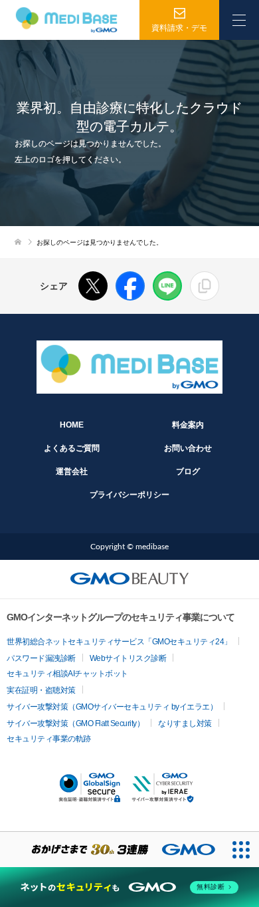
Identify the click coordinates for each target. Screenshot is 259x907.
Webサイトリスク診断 (128, 658)
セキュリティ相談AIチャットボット (67, 673)
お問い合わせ (188, 448)
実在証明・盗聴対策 (41, 690)
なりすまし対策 (185, 723)
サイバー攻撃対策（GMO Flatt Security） (75, 723)
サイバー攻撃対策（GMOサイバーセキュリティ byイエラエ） (112, 707)
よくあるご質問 (72, 448)
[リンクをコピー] (204, 286)
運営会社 (72, 471)
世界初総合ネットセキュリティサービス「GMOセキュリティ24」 (119, 641)
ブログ (188, 471)
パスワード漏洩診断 (41, 658)
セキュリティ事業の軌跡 (49, 738)
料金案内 (188, 425)
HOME (72, 425)
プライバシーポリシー (129, 494)
